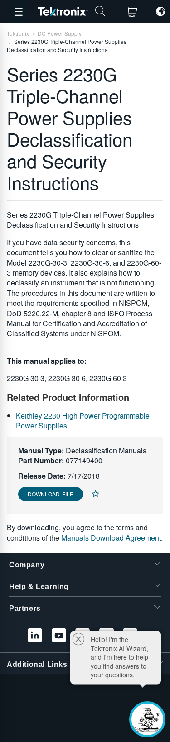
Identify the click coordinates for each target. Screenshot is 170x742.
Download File (50, 494)
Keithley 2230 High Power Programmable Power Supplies (83, 420)
